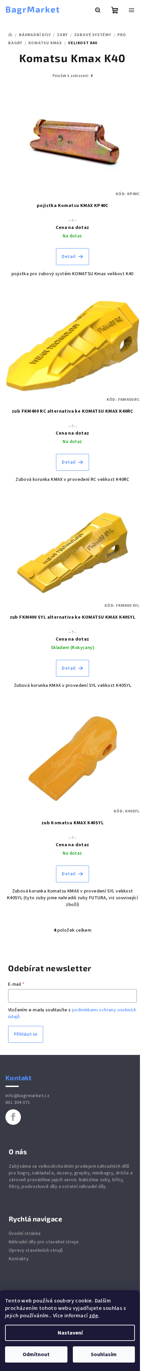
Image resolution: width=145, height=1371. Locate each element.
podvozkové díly (39, 1186)
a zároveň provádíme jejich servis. (71, 1176)
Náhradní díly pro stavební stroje (44, 1242)
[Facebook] (13, 1117)
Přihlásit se (25, 1034)
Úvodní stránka (25, 1233)
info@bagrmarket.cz (27, 1095)
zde (93, 1315)
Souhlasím (104, 1354)
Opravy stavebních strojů (36, 1250)
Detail (69, 256)
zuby (105, 1179)
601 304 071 (17, 1102)
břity (117, 1179)
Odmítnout (36, 1354)
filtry (14, 1186)
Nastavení (70, 1333)
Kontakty (19, 1259)
